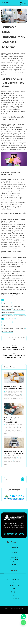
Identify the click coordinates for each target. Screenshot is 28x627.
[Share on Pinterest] (10, 337)
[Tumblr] (18, 533)
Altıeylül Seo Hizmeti (6, 303)
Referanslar (15, 559)
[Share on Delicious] (15, 337)
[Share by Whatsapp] (21, 337)
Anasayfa (15, 547)
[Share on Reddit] (13, 337)
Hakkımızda (15, 550)
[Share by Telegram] (24, 337)
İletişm (3, 295)
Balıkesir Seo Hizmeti (6, 309)
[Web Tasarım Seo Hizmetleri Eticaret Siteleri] (5, 2)
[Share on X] (7, 337)
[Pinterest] (22, 533)
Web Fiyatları (15, 557)
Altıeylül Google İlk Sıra (7, 321)
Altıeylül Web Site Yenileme (7, 328)
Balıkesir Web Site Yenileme (8, 312)
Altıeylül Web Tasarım (17, 303)
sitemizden (13, 293)
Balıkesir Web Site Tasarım (18, 309)
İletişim (15, 562)
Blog (15, 564)
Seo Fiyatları (14, 555)
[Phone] (23, 616)
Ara (22, 479)
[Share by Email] (14, 339)
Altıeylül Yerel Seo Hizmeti (7, 331)
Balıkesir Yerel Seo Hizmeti (19, 315)
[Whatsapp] (23, 622)
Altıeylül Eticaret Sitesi (10, 299)
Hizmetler (14, 552)
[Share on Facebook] (4, 337)
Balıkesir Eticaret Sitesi (7, 306)
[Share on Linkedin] (18, 337)
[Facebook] (6, 533)
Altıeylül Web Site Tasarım (7, 325)
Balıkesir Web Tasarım (7, 315)
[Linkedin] (10, 533)
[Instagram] (14, 533)
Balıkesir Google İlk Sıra (18, 306)
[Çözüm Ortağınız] (14, 497)
